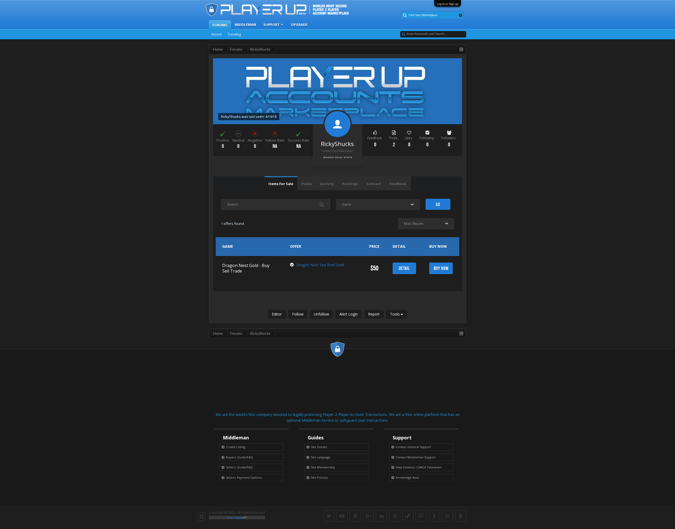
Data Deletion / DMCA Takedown (419, 467)
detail (404, 268)
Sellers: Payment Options (244, 477)
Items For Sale (280, 183)
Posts (307, 183)
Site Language (320, 457)
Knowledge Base (407, 477)
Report (374, 314)
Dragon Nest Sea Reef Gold (320, 264)
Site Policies (319, 477)
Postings (350, 183)
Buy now (441, 268)
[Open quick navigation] (461, 49)
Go (438, 204)
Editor (277, 314)
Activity (327, 183)
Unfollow (321, 314)
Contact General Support (413, 447)
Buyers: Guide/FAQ (239, 457)
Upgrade (299, 24)
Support (271, 24)
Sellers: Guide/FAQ (239, 467)
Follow (297, 314)
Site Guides (319, 447)
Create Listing (235, 447)
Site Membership (323, 467)
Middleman (245, 24)
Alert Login (348, 314)
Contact (374, 183)
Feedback (397, 183)
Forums (220, 25)
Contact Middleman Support (416, 457)
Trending (234, 34)
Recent (217, 34)
